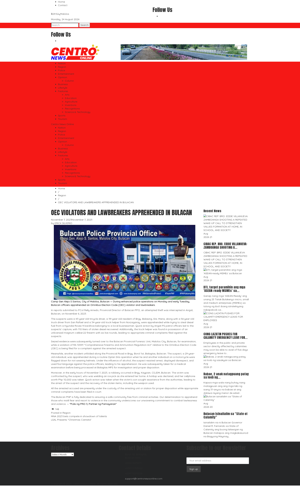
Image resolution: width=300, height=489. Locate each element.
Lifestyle (62, 87)
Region (62, 66)
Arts (67, 94)
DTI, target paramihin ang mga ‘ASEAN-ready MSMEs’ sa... (224, 289)
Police (61, 70)
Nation (62, 63)
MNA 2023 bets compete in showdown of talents (79, 416)
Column (69, 80)
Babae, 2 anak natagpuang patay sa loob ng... (226, 376)
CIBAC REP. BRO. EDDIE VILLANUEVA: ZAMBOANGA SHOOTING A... (225, 246)
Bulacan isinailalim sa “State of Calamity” (225, 415)
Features (63, 91)
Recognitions (72, 108)
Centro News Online (62, 124)
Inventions (70, 105)
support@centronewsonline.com (143, 478)
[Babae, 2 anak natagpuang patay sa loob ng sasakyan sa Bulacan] (226, 358)
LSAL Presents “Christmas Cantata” (71, 419)
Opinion (62, 77)
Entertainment (66, 73)
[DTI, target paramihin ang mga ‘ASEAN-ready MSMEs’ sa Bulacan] (226, 271)
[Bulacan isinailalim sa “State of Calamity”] (226, 398)
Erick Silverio (63, 223)
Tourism (62, 119)
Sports (61, 115)
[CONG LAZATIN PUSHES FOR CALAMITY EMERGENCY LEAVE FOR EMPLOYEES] (226, 316)
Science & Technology (77, 112)
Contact (62, 5)
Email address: (194, 454)
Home (61, 1)
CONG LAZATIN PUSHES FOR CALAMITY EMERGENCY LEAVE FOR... (225, 336)
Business (63, 84)
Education (71, 98)
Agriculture (71, 101)
